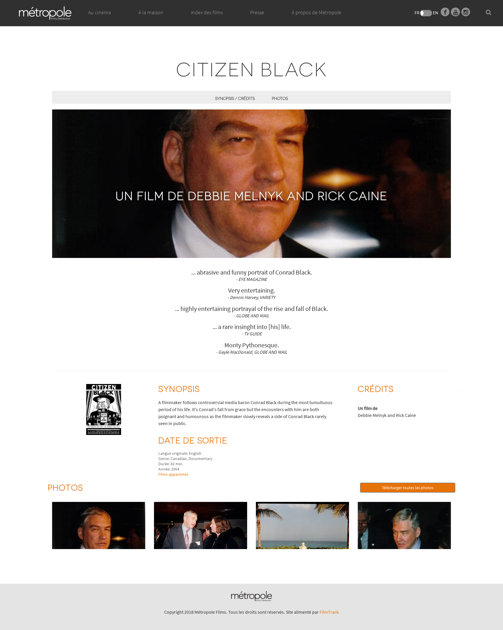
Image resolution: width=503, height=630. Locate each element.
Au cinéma (99, 12)
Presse (257, 12)
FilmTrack (329, 612)
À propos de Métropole (316, 12)
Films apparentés (173, 474)
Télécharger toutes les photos (407, 487)
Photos (280, 98)
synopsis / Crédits (235, 98)
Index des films (207, 12)
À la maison (151, 12)
